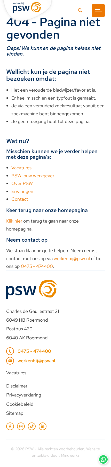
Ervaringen (22, 191)
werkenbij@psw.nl (72, 258)
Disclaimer (16, 386)
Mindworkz (70, 455)
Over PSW (22, 183)
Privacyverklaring (23, 395)
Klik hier (14, 221)
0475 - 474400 (37, 266)
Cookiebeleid (19, 404)
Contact (19, 199)
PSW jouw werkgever (32, 176)
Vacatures (21, 168)
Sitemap (14, 413)
